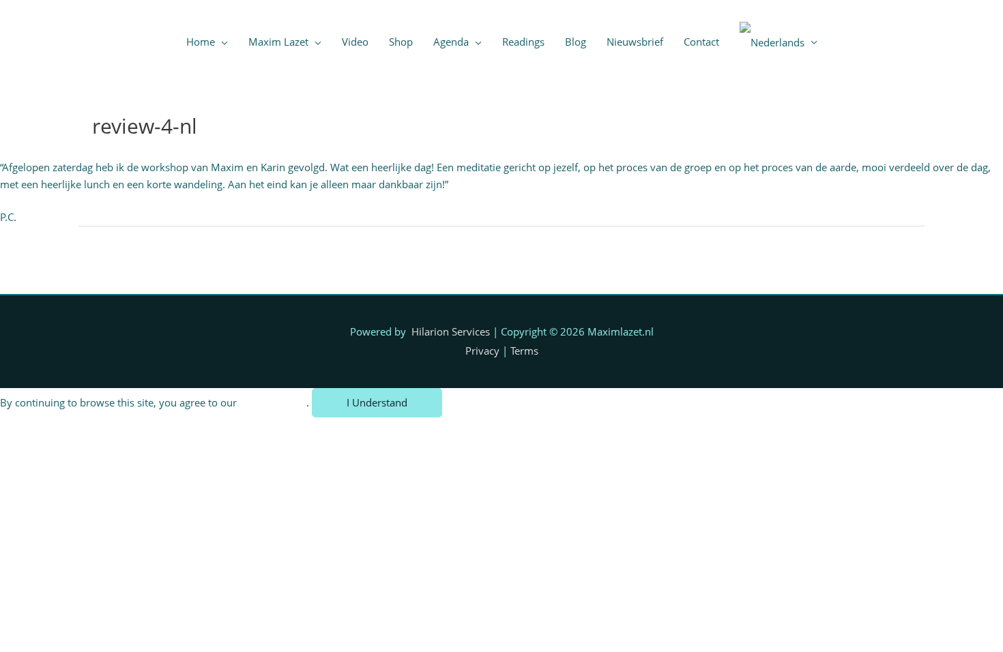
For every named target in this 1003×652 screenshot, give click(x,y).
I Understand (377, 402)
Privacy (482, 350)
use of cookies (272, 402)
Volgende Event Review (862, 259)
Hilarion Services (450, 331)
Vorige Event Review (134, 259)
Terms (524, 350)
